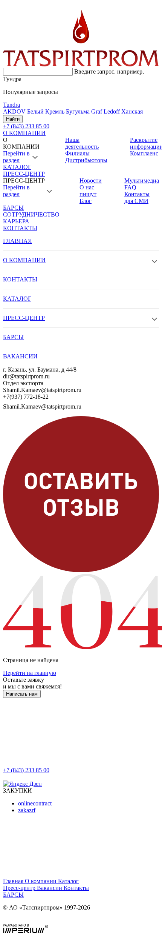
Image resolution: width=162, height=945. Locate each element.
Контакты (76, 888)
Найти (13, 119)
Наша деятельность (82, 143)
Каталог (68, 881)
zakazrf (26, 810)
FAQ (130, 187)
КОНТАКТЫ (20, 228)
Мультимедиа (141, 180)
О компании (41, 881)
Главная (14, 881)
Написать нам (22, 694)
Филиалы (77, 153)
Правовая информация (32, 920)
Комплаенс (144, 153)
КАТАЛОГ (17, 167)
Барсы (13, 894)
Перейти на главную (29, 673)
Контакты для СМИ (137, 197)
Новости (90, 180)
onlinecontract (35, 803)
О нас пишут (87, 190)
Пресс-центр (20, 888)
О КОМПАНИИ (24, 133)
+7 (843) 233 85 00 (26, 770)
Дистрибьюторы (86, 160)
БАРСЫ (13, 207)
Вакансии (50, 888)
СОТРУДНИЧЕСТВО (31, 214)
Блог (85, 201)
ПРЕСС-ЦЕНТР (24, 174)
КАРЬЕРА (16, 221)
